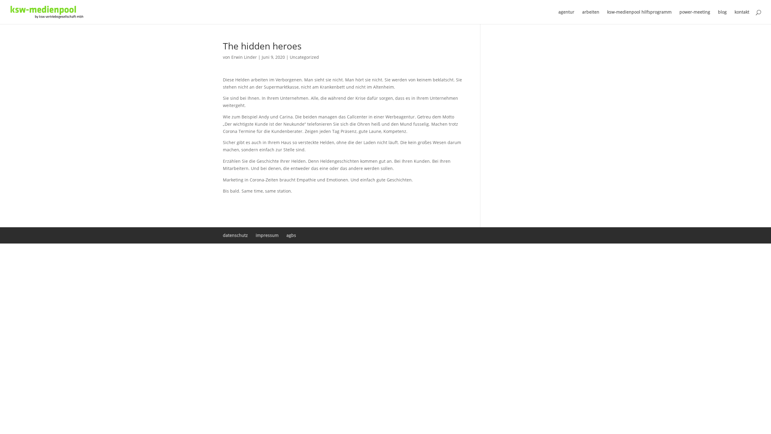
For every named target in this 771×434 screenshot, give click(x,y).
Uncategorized (304, 57)
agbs (291, 235)
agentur (566, 12)
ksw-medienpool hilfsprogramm (639, 12)
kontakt (742, 12)
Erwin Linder (244, 57)
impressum (267, 235)
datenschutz (235, 235)
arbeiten (590, 12)
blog (722, 12)
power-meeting (694, 12)
